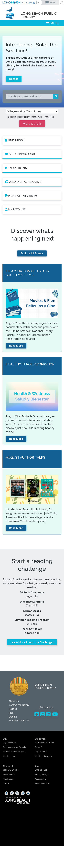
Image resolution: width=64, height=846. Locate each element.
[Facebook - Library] (36, 714)
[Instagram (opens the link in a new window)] (12, 793)
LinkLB (6, 783)
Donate (13, 716)
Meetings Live (9, 756)
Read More (16, 345)
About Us (14, 701)
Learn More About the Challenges (32, 642)
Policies (13, 708)
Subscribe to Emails (19, 720)
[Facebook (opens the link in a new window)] (6, 793)
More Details (32, 123)
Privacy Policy (41, 774)
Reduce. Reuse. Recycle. (14, 752)
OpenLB (38, 747)
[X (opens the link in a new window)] (17, 793)
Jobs (11, 712)
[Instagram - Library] (42, 714)
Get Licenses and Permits (14, 747)
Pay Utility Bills (9, 742)
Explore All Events (32, 253)
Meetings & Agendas (44, 756)
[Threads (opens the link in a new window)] (23, 793)
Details (13, 79)
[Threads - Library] (48, 714)
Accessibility (40, 779)
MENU (53, 2)
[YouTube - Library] (55, 714)
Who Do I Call (41, 770)
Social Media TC (42, 783)
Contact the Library (19, 704)
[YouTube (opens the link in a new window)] (28, 793)
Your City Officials (11, 770)
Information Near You (44, 742)
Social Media (9, 774)
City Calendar (41, 752)
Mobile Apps (8, 779)
